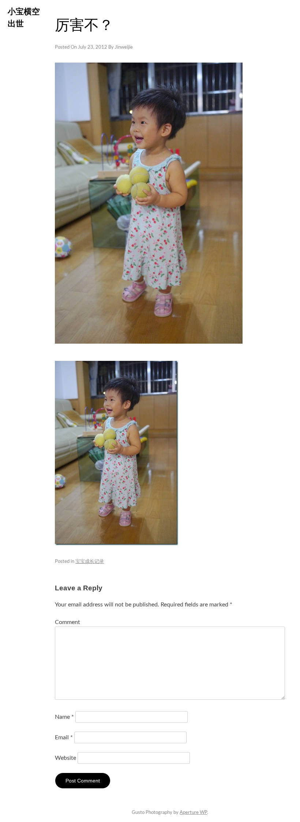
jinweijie (124, 47)
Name (64, 717)
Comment (67, 622)
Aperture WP (193, 812)
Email (64, 737)
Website (65, 758)
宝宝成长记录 (89, 561)
